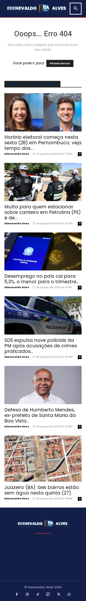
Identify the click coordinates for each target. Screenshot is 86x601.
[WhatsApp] (69, 594)
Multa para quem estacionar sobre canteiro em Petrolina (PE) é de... (42, 212)
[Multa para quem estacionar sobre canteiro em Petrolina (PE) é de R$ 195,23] (43, 182)
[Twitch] (48, 594)
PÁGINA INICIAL (60, 63)
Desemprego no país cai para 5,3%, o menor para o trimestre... (41, 279)
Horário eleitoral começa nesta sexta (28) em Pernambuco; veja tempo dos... (43, 142)
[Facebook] (17, 594)
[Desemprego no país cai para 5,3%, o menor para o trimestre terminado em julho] (43, 251)
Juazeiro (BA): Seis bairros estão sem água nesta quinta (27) (41, 490)
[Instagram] (27, 594)
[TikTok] (38, 594)
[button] (75, 8)
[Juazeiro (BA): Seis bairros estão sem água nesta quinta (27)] (43, 459)
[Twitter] (59, 594)
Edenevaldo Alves (16, 154)
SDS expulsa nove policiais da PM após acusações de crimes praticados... (40, 345)
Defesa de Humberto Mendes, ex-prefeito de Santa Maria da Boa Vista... (40, 415)
